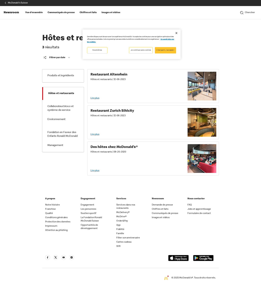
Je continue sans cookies (141, 50)
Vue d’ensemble (34, 12)
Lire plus (94, 98)
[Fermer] (176, 33)
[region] (131, 44)
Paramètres (97, 50)
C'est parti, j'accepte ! (165, 50)
